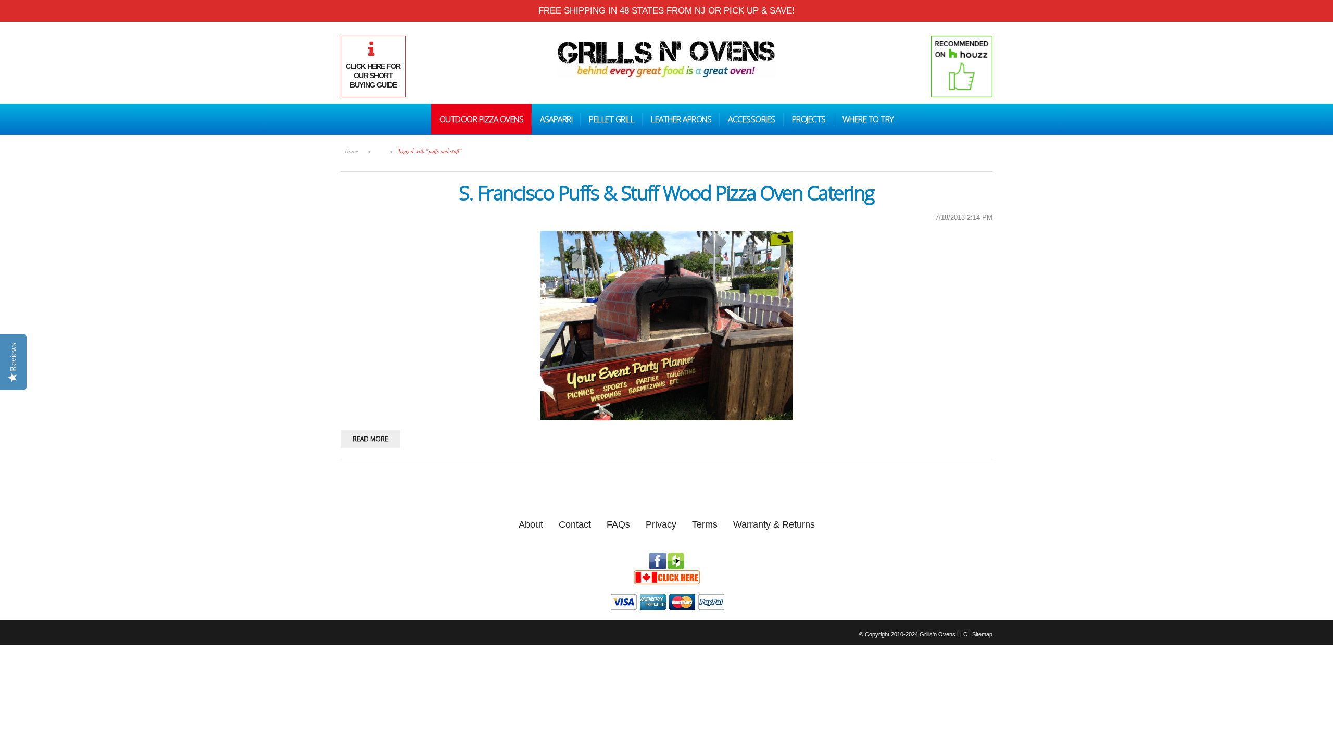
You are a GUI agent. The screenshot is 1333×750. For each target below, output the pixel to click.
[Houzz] (676, 557)
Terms (705, 524)
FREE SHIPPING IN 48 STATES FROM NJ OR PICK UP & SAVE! (666, 11)
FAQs (618, 524)
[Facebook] (657, 557)
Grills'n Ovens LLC (943, 634)
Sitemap (982, 634)
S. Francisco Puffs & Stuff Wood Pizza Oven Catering (666, 192)
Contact (575, 524)
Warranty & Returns (774, 524)
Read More (370, 438)
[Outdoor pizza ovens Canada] (666, 574)
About (531, 524)
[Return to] (380, 151)
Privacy (661, 524)
